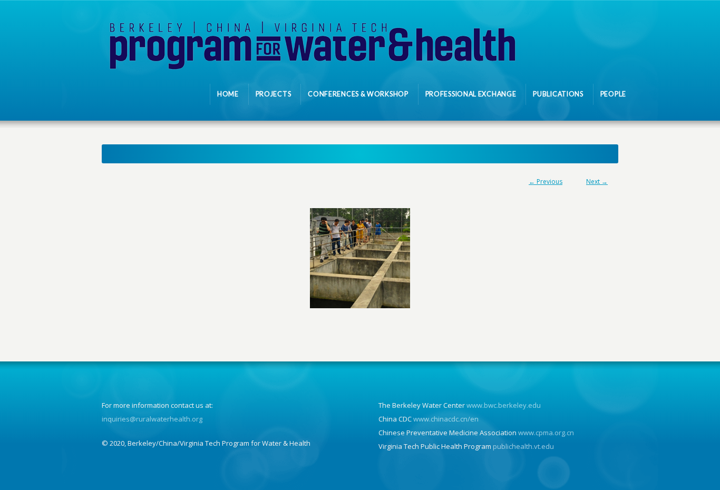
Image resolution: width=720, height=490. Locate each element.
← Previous (545, 181)
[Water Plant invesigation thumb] (360, 258)
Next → (597, 181)
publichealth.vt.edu (523, 446)
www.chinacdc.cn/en (446, 419)
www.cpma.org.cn (546, 432)
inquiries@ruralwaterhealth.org (152, 419)
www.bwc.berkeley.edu (503, 405)
